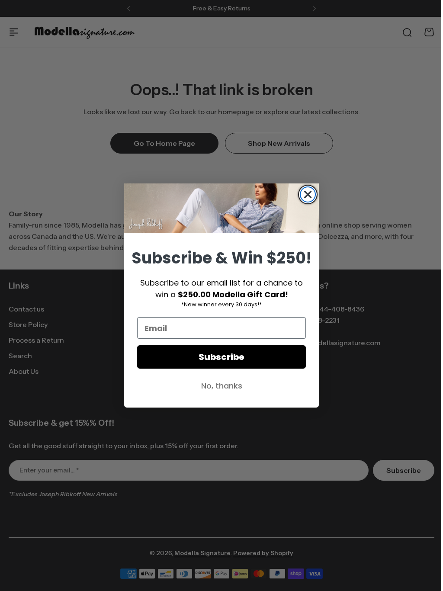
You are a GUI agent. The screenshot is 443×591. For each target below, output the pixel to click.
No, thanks (218, 385)
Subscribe (218, 357)
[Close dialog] (304, 194)
